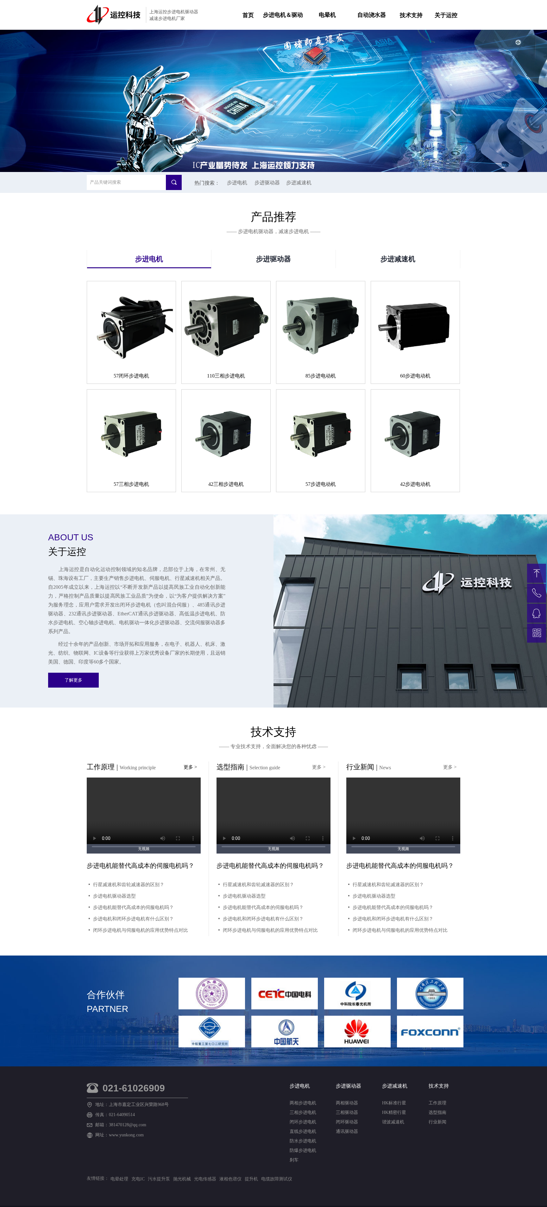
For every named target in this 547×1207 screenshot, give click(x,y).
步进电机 (149, 259)
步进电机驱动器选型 (244, 896)
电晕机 (327, 15)
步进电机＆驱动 (283, 15)
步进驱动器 (273, 259)
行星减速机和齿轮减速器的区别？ (258, 884)
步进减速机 (397, 259)
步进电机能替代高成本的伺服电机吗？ (263, 907)
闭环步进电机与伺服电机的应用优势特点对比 (270, 930)
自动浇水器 (371, 15)
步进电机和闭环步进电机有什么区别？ (263, 918)
